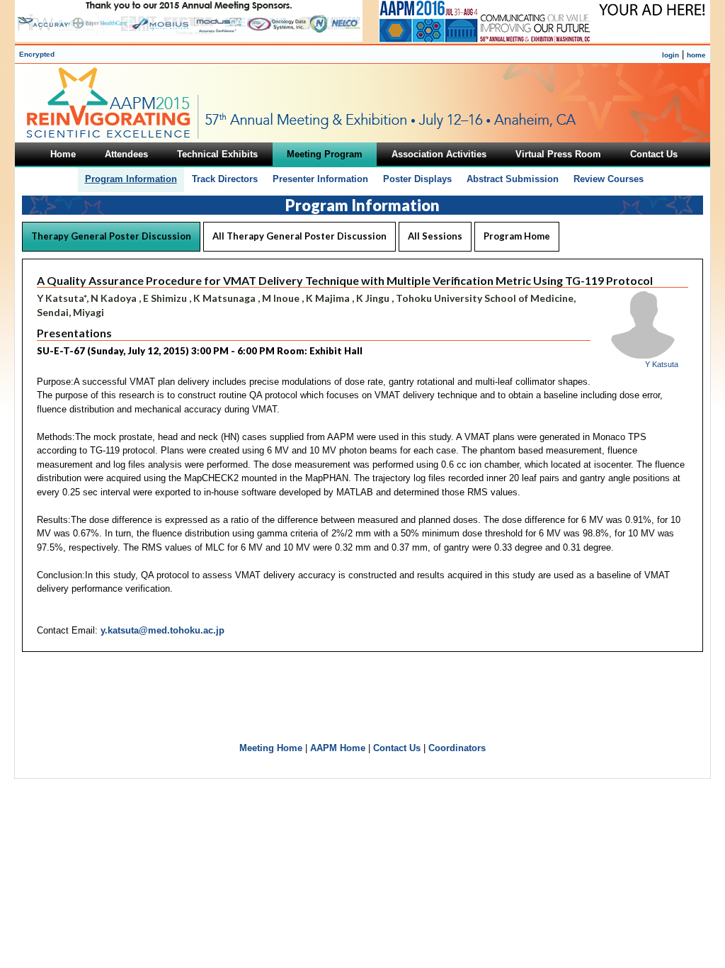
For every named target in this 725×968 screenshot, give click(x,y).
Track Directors (225, 179)
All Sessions (435, 236)
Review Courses (608, 179)
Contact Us (397, 748)
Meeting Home (270, 748)
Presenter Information (320, 179)
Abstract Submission (513, 179)
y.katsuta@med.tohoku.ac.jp (162, 630)
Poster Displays (417, 179)
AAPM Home (337, 748)
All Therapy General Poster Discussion (299, 236)
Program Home (517, 236)
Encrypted (37, 54)
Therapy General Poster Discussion (111, 236)
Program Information (131, 179)
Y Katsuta (661, 364)
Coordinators (457, 748)
